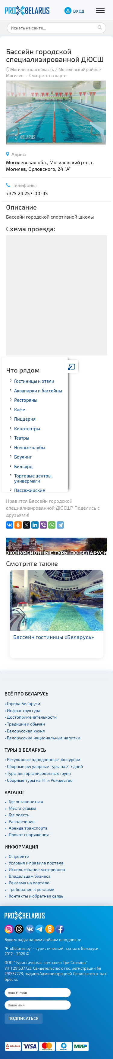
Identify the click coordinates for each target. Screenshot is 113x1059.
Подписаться (23, 1018)
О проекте (19, 856)
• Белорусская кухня (25, 730)
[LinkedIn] (35, 525)
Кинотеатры (27, 428)
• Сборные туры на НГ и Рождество (39, 780)
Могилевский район (78, 69)
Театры (21, 437)
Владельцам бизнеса (30, 876)
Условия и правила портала (36, 862)
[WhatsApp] (51, 525)
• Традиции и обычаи (25, 723)
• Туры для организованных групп (38, 773)
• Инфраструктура (22, 710)
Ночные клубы (29, 447)
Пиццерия (25, 419)
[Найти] (100, 27)
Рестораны (25, 400)
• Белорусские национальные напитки (42, 737)
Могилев (15, 75)
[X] (26, 525)
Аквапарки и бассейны (38, 390)
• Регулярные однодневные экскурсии (42, 759)
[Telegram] (60, 525)
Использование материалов (37, 869)
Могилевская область (32, 69)
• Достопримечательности (31, 717)
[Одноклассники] (18, 525)
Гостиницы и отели (34, 381)
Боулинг (23, 456)
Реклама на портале (29, 882)
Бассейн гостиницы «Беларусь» (53, 637)
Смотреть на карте (48, 75)
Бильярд (23, 466)
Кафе (19, 409)
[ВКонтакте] (9, 525)
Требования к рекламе (31, 889)
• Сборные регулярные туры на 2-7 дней (44, 766)
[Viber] (43, 525)
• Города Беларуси (22, 703)
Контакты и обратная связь (36, 895)
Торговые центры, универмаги (33, 478)
